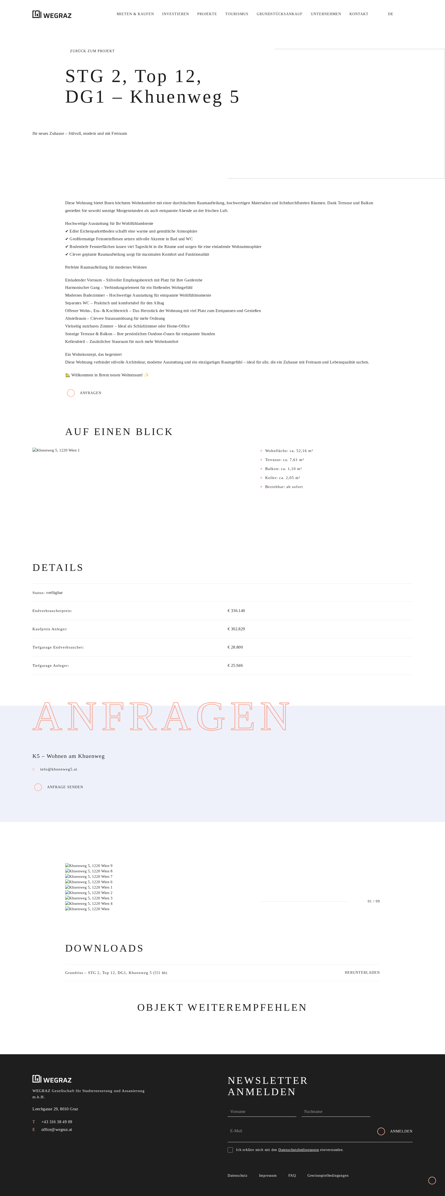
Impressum (268, 1175)
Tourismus (237, 14)
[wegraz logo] (51, 14)
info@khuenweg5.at (58, 769)
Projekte (207, 14)
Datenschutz (237, 1175)
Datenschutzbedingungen (298, 1150)
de (390, 14)
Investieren (175, 14)
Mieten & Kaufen (135, 14)
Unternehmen (326, 14)
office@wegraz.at (56, 1129)
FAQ (292, 1175)
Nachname (313, 1111)
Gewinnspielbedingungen (328, 1175)
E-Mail (236, 1131)
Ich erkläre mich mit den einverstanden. (290, 1150)
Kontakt (359, 14)
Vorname (238, 1111)
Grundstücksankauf (280, 14)
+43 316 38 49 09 (56, 1122)
